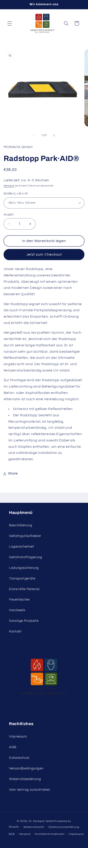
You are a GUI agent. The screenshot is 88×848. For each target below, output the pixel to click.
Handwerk (17, 610)
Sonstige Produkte (24, 621)
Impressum (18, 736)
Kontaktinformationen (50, 834)
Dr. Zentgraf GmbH (41, 821)
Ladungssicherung (24, 568)
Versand (9, 185)
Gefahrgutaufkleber (25, 536)
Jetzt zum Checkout (44, 254)
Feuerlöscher (19, 599)
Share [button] (13, 473)
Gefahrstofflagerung (25, 557)
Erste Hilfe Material (24, 589)
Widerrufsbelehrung (25, 779)
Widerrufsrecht (33, 827)
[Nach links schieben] (34, 135)
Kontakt (15, 631)
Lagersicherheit (21, 546)
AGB (12, 747)
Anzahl (9, 214)
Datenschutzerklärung (64, 827)
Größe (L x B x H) (16, 193)
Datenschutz (19, 757)
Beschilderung (20, 525)
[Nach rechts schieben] (54, 135)
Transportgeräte (22, 578)
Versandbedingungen (26, 768)
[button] (9, 23)
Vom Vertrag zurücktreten (29, 789)
